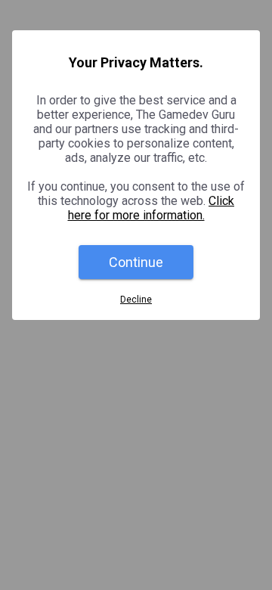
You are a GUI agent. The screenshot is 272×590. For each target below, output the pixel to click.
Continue (136, 262)
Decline (136, 299)
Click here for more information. (151, 208)
